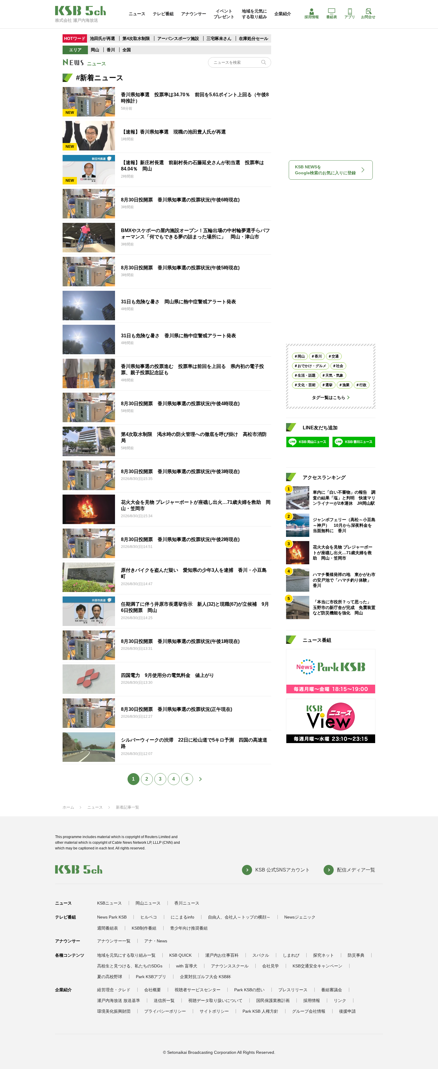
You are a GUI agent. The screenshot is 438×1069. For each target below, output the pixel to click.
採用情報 (312, 17)
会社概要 (152, 989)
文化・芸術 (307, 385)
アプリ (349, 17)
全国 (126, 49)
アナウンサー (193, 13)
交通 (335, 356)
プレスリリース (292, 989)
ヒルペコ (148, 917)
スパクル (260, 955)
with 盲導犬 (186, 966)
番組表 (331, 17)
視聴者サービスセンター (197, 989)
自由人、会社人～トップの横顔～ (239, 917)
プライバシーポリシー (165, 1011)
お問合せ (368, 17)
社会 (339, 366)
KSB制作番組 (144, 928)
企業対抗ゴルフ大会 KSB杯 (205, 976)
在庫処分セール (253, 38)
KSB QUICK (180, 955)
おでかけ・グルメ (312, 366)
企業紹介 (282, 13)
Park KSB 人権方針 (260, 1011)
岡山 (95, 49)
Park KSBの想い (249, 989)
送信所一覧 (164, 1000)
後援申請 (347, 1011)
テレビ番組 (163, 13)
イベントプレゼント (224, 14)
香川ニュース (186, 903)
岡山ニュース (148, 903)
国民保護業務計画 (273, 1000)
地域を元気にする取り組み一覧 (126, 955)
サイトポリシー (214, 1011)
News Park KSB (112, 917)
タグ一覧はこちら (328, 397)
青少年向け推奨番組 (189, 928)
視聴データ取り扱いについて (215, 1000)
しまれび (291, 955)
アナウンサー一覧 (114, 941)
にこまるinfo (182, 917)
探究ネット (323, 955)
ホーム (68, 807)
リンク (340, 1000)
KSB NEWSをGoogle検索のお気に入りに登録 (325, 169)
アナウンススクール (229, 966)
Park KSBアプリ (151, 976)
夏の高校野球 (109, 976)
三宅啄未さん (219, 38)
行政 (362, 385)
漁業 (346, 385)
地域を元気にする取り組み (254, 14)
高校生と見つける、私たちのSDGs (129, 966)
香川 (111, 49)
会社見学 (270, 966)
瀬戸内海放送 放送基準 (118, 1000)
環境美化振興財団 (114, 1011)
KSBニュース (109, 903)
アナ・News (155, 941)
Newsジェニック (300, 917)
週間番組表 (107, 928)
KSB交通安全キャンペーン (317, 966)
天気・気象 (334, 375)
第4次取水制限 (136, 38)
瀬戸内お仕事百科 (222, 955)
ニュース (137, 13)
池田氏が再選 (102, 38)
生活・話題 (307, 375)
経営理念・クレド (114, 989)
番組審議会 (331, 989)
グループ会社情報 (308, 1011)
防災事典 (356, 955)
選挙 (329, 385)
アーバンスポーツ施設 (178, 38)
